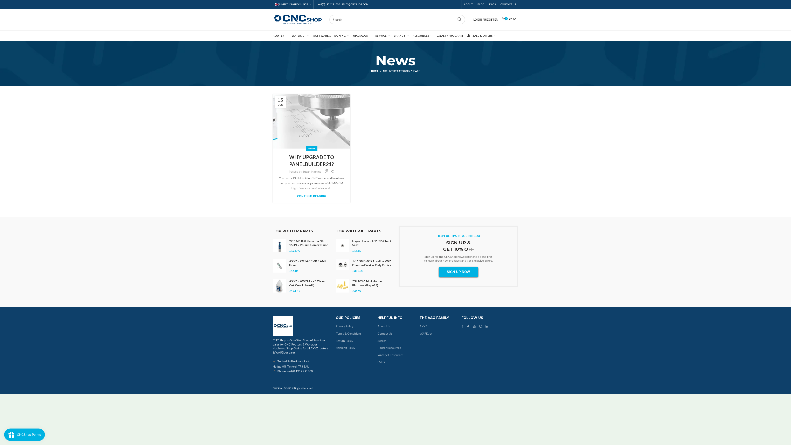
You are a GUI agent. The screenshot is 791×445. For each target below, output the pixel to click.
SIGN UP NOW (458, 272)
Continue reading (311, 196)
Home (374, 71)
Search (459, 19)
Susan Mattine (312, 171)
